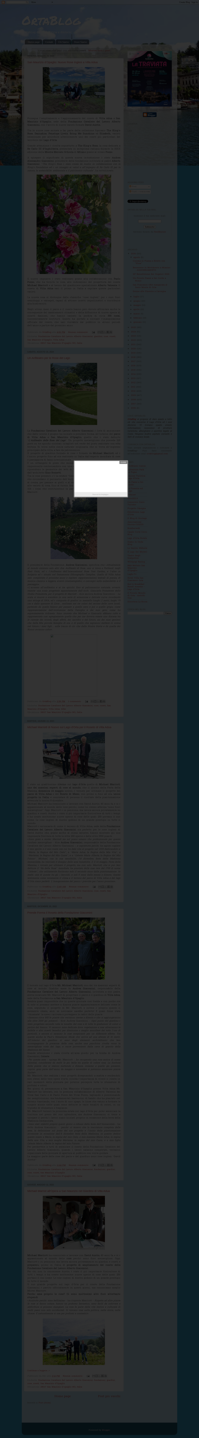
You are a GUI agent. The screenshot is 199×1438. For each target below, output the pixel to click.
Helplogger (105, 495)
